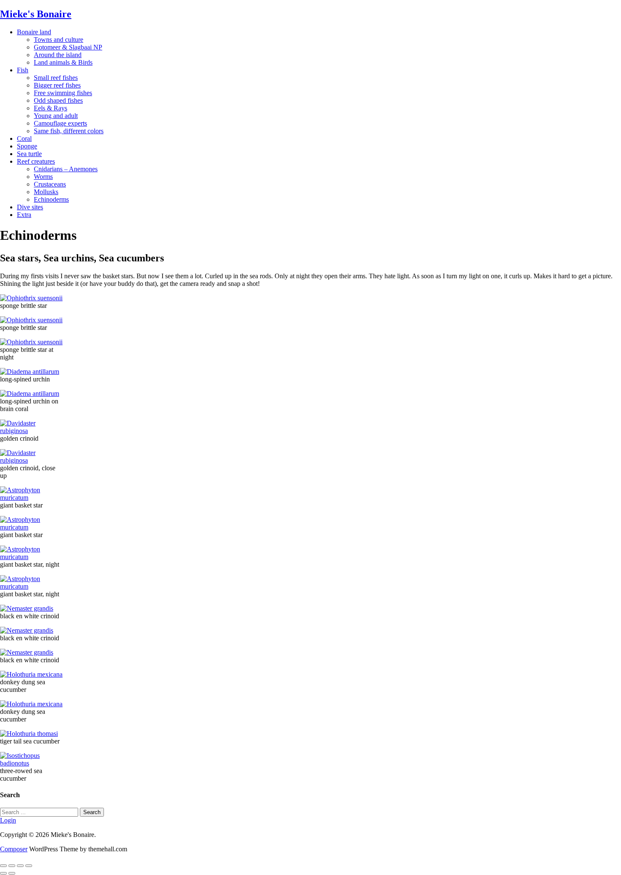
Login (8, 820)
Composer (13, 849)
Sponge (27, 146)
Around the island (58, 54)
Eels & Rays (50, 108)
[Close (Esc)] (3, 865)
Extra (24, 214)
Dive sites (30, 207)
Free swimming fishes (63, 92)
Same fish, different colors (69, 130)
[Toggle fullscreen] (20, 865)
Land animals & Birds (63, 62)
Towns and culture (58, 39)
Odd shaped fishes (58, 100)
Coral (24, 138)
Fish (22, 70)
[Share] (11, 865)
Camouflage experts (60, 123)
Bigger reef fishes (57, 85)
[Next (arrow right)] (11, 873)
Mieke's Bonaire (35, 13)
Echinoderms (51, 199)
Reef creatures (36, 161)
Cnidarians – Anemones (66, 169)
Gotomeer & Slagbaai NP (68, 47)
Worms (43, 176)
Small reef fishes (56, 77)
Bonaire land (34, 32)
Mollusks (46, 191)
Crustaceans (50, 184)
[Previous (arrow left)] (3, 873)
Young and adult (56, 115)
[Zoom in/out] (28, 865)
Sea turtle (29, 153)
